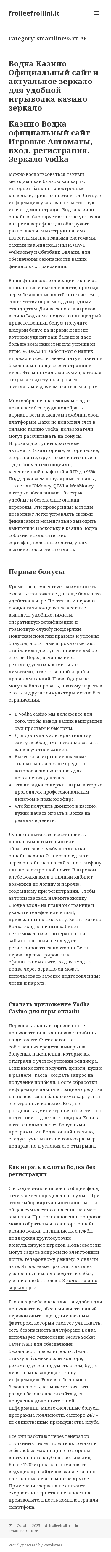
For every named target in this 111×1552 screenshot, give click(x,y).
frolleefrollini (60, 1525)
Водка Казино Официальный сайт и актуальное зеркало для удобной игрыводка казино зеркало (54, 85)
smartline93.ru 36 (23, 1530)
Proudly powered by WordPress (35, 1545)
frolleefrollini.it (34, 13)
